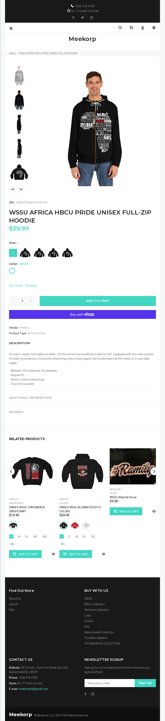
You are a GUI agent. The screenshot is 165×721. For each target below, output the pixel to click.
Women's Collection (97, 609)
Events (89, 621)
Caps (88, 615)
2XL (93, 536)
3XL (35, 536)
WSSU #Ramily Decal (123, 497)
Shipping (30, 285)
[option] (19, 77)
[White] (12, 271)
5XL (12, 544)
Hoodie (63, 503)
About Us (15, 598)
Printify (24, 327)
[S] (25, 253)
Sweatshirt (16, 503)
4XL (45, 536)
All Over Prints (36, 333)
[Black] (13, 525)
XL (26, 536)
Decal (113, 493)
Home (12, 53)
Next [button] (21, 189)
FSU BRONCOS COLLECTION (102, 643)
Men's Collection (95, 604)
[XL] (53, 253)
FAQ (11, 609)
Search (13, 604)
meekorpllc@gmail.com (33, 688)
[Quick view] (53, 554)
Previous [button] (13, 189)
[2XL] (67, 253)
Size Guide (16, 285)
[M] (39, 253)
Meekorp (115, 489)
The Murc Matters (96, 638)
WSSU (88, 598)
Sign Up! (145, 683)
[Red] (75, 525)
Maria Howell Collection (99, 632)
